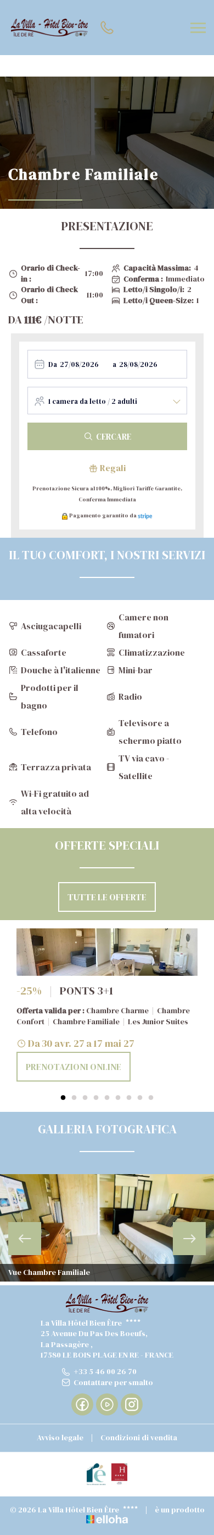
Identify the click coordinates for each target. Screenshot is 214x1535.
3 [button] (85, 1098)
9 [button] (150, 1098)
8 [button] (139, 1098)
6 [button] (117, 1098)
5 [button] (107, 1098)
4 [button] (96, 1098)
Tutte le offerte (107, 897)
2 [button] (74, 1098)
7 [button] (128, 1098)
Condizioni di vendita (138, 1437)
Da (52, 364)
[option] (107, 1005)
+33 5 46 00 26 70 (105, 1371)
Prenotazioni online (73, 1067)
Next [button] (189, 1238)
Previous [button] (24, 1238)
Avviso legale (60, 1437)
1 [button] (63, 1098)
